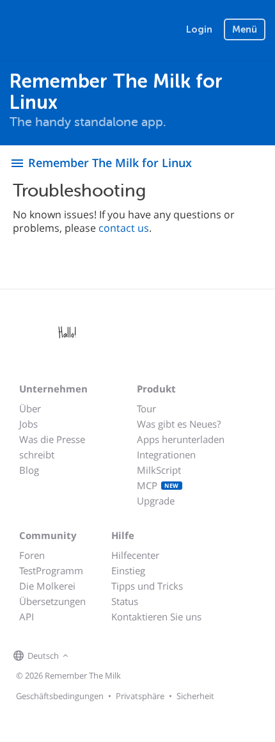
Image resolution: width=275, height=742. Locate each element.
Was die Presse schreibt (52, 447)
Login (199, 29)
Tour (146, 408)
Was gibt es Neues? (179, 423)
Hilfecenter (135, 555)
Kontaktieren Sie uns (156, 616)
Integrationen (166, 454)
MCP (158, 485)
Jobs (28, 423)
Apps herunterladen (180, 439)
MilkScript (159, 470)
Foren (32, 555)
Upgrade (156, 500)
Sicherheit (195, 696)
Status (124, 601)
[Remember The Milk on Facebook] (90, 656)
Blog (29, 470)
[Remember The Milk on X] (108, 656)
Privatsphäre (140, 696)
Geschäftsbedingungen (60, 696)
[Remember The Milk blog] (124, 656)
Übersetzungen (52, 601)
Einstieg (128, 570)
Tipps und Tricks (147, 585)
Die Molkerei (47, 585)
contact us (123, 228)
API (26, 616)
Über (30, 408)
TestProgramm (51, 570)
